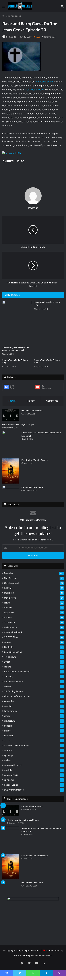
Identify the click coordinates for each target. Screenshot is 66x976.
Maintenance (10, 627)
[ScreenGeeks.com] (20, 6)
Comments (52, 400)
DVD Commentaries (14, 790)
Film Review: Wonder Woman (34, 460)
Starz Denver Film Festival (17, 671)
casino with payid (12, 765)
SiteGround (46, 955)
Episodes (16, 16)
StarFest (8, 617)
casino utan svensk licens (16, 745)
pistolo (7, 730)
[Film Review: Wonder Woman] (10, 471)
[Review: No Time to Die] (10, 491)
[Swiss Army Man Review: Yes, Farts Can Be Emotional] (17, 322)
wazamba (9, 701)
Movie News (10, 598)
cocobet (8, 706)
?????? (7, 740)
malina (7, 760)
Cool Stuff (9, 593)
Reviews (8, 607)
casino (7, 642)
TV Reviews (10, 657)
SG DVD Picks (11, 637)
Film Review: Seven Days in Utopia (18, 424)
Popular (12, 400)
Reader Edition (11, 785)
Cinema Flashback (13, 632)
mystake (8, 770)
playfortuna (10, 721)
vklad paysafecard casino (16, 696)
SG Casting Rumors (13, 691)
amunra (8, 750)
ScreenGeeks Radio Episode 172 (47, 361)
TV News (8, 676)
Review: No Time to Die (32, 487)
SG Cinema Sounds (13, 681)
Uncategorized (11, 583)
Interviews (9, 612)
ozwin (7, 716)
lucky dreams (10, 711)
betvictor (8, 735)
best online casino (13, 652)
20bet (7, 662)
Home (7, 16)
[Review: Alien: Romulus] (10, 415)
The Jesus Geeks (44, 81)
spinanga (8, 755)
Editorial (8, 588)
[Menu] (3, 7)
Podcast (9, 37)
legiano (7, 666)
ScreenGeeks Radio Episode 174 (47, 303)
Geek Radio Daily (34, 89)
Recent (31, 400)
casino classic (11, 775)
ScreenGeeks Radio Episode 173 (15, 361)
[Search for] (62, 7)
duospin (8, 726)
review (7, 686)
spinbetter (9, 780)
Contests (8, 647)
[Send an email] (15, 37)
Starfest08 (9, 622)
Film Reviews (10, 578)
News (7, 603)
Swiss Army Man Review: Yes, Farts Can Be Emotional (15, 348)
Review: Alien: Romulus (32, 411)
